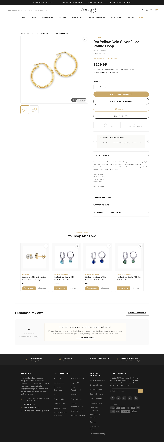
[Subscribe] (140, 391)
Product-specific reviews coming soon (105, 58)
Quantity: (97, 81)
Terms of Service (78, 415)
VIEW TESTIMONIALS (137, 313)
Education (77, 17)
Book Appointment (76, 388)
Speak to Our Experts (96, 17)
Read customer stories (85, 337)
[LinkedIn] (124, 398)
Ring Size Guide (77, 378)
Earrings (93, 422)
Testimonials (115, 17)
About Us (57, 378)
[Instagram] (118, 398)
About (24, 17)
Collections (48, 17)
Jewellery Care (60, 408)
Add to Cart (30, 288)
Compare (43, 288)
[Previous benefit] (95, 141)
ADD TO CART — (121, 94)
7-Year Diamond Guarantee (60, 414)
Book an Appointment (13, 10)
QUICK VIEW (36, 269)
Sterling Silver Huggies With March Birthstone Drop (64, 278)
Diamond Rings (96, 385)
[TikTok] (130, 398)
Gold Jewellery (96, 403)
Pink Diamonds (96, 399)
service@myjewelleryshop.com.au (36, 410)
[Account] (147, 10)
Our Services (59, 383)
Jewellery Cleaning (97, 434)
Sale (141, 17)
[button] (121, 155)
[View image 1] (24, 109)
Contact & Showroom (58, 388)
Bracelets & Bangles (94, 427)
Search (74, 395)
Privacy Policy (76, 399)
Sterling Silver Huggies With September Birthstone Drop (95, 278)
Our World (130, 17)
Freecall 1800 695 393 (40, 10)
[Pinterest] (136, 398)
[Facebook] (112, 398)
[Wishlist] (151, 10)
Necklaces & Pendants (95, 416)
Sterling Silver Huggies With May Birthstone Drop (129, 278)
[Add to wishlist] (85, 39)
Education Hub (59, 404)
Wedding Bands (96, 389)
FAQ (55, 395)
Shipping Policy (77, 411)
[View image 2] (34, 109)
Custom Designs (96, 394)
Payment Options (77, 383)
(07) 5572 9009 (27, 10)
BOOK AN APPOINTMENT (122, 101)
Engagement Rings (97, 380)
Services (63, 17)
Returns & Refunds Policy (77, 405)
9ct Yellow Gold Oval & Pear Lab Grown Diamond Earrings (34, 278)
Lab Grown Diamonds (94, 409)
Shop (35, 17)
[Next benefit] (147, 141)
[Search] (142, 10)
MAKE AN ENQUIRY (121, 116)
